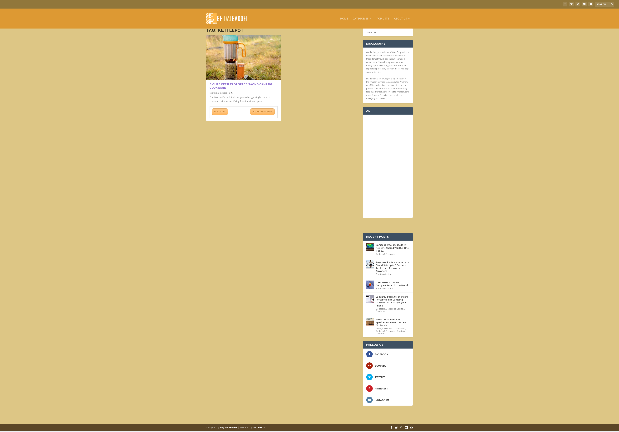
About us (400, 18)
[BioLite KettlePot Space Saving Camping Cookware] (243, 57)
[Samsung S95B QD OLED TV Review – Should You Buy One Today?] (370, 247)
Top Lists (382, 18)
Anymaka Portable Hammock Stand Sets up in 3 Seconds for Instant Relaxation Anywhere (392, 267)
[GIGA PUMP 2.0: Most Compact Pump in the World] (370, 285)
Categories (360, 18)
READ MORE (220, 111)
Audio (378, 328)
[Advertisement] (387, 166)
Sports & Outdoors (218, 93)
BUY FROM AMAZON (262, 111)
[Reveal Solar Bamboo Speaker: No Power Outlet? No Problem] (370, 322)
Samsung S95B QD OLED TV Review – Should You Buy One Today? (392, 247)
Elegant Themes (228, 427)
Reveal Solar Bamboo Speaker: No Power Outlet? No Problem (391, 322)
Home (344, 18)
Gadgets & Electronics (386, 254)
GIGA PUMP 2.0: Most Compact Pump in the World (392, 284)
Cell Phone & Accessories (393, 328)
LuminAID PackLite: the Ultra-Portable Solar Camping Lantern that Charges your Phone (392, 301)
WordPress (259, 427)
